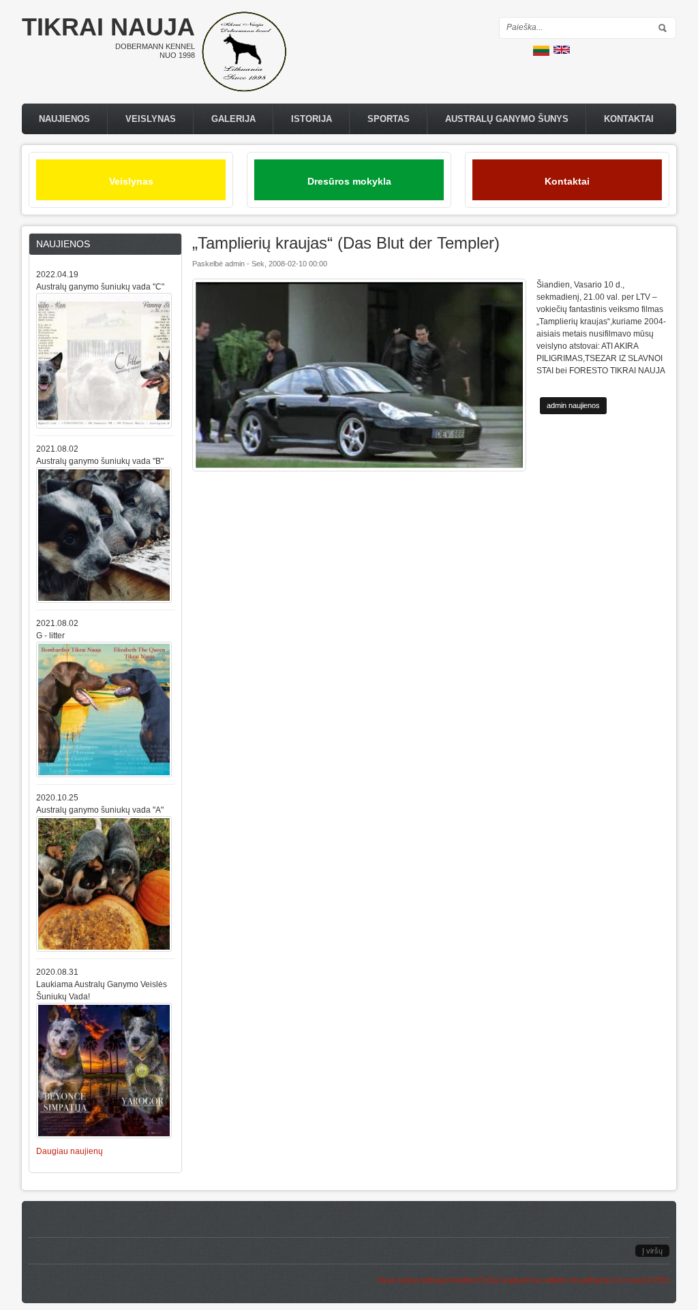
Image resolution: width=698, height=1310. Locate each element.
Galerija (233, 119)
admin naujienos (573, 405)
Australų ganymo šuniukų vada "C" (100, 287)
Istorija (311, 119)
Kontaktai (629, 119)
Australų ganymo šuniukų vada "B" (100, 461)
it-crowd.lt (635, 1280)
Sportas (388, 119)
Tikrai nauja (108, 27)
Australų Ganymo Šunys (506, 119)
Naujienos (64, 119)
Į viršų (652, 1251)
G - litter (50, 635)
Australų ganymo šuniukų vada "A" (100, 810)
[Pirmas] (244, 89)
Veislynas (150, 119)
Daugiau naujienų (69, 1151)
